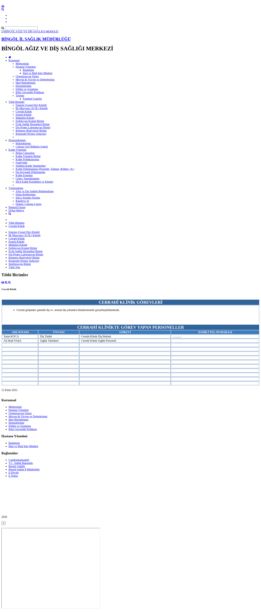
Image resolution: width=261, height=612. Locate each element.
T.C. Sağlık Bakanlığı (21, 463)
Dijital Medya (16, 210)
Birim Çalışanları (25, 153)
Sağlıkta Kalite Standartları (31, 165)
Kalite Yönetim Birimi (28, 156)
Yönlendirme (16, 188)
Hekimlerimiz (23, 143)
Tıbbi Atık (14, 267)
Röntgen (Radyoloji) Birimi (31, 130)
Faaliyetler (21, 162)
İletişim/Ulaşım (17, 207)
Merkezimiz (22, 63)
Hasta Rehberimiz (26, 194)
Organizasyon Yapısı (27, 76)
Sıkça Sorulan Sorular (28, 197)
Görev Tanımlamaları (27, 178)
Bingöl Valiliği (17, 466)
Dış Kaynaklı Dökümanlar (30, 172)
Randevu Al (22, 200)
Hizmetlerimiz (23, 85)
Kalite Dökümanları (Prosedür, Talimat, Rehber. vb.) (45, 168)
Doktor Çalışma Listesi (28, 204)
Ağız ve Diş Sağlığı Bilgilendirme (35, 191)
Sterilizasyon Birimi (20, 264)
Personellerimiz (17, 140)
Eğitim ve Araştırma (27, 89)
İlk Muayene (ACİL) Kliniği (32, 108)
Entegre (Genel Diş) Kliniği (31, 105)
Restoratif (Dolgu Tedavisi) (31, 133)
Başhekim (28, 69)
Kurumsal (14, 60)
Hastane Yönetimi (26, 66)
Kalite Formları (24, 175)
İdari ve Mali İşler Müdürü (37, 73)
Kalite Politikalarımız (27, 159)
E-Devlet (14, 472)
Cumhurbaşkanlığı (19, 459)
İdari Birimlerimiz (26, 82)
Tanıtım (20, 95)
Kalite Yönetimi (17, 149)
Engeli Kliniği (23, 114)
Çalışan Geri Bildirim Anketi (32, 146)
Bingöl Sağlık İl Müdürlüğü (24, 469)
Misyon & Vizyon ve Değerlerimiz (35, 79)
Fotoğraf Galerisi (32, 98)
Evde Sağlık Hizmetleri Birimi (33, 124)
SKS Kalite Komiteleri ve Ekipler (34, 181)
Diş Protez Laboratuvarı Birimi (33, 127)
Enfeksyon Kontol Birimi (30, 121)
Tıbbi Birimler (17, 101)
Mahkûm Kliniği (25, 117)
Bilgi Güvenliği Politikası (30, 92)
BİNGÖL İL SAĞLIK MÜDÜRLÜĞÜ (36, 39)
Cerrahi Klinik (24, 111)
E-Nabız (13, 475)
